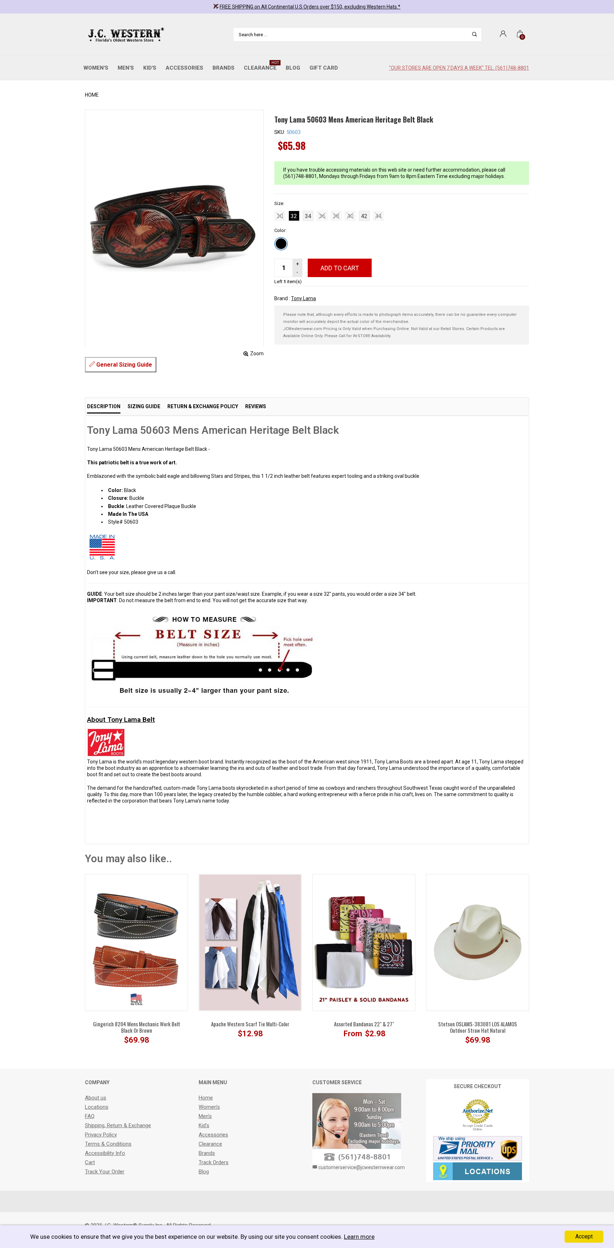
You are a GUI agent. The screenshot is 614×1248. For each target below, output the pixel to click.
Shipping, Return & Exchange (118, 1125)
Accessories (184, 68)
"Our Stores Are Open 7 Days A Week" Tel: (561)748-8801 (459, 68)
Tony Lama (303, 298)
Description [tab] (103, 406)
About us (95, 1098)
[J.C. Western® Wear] (125, 34)
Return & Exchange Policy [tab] (202, 406)
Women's (96, 68)
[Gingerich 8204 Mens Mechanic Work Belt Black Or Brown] (136, 942)
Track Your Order (104, 1171)
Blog (293, 68)
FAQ (90, 1116)
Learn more (359, 1236)
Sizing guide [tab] (144, 406)
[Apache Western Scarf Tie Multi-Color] (250, 942)
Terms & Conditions (108, 1144)
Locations (96, 1107)
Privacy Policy (101, 1134)
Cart (90, 1162)
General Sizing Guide (123, 364)
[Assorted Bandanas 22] (363, 942)
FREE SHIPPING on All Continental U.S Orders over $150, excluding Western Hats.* (310, 7)
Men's (126, 68)
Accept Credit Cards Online (478, 1127)
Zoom (257, 353)
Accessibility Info (105, 1153)
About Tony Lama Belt (121, 719)
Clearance (261, 66)
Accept (584, 1236)
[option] (136, 962)
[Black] (281, 244)
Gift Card (323, 68)
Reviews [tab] (255, 406)
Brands (223, 68)
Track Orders (213, 1162)
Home (92, 95)
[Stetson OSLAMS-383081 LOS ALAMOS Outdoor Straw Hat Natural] (477, 942)
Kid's (149, 68)
